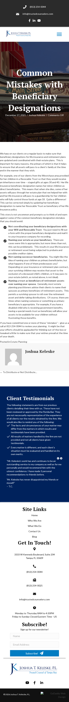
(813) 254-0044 (38, 6)
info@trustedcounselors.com (38, 13)
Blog (34, 548)
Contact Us (34, 543)
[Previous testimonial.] (58, 458)
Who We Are (34, 532)
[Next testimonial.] (61, 458)
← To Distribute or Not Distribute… (18, 372)
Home (34, 527)
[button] (58, 458)
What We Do (34, 537)
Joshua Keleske (37, 115)
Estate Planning (19, 341)
